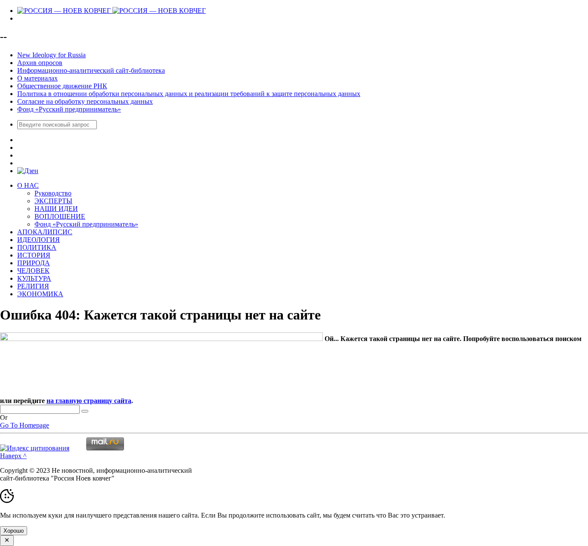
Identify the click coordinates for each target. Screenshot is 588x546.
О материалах (37, 78)
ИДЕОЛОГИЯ (38, 239)
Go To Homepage (24, 425)
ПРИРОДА (33, 263)
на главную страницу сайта (88, 400)
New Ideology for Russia (51, 55)
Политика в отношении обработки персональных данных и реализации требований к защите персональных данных (188, 93)
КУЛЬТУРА (34, 278)
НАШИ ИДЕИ (56, 208)
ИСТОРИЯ (33, 255)
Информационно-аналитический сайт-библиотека (91, 70)
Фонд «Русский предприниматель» (69, 109)
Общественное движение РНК (62, 86)
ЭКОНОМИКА (40, 294)
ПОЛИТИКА (36, 247)
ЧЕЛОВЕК (33, 270)
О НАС (28, 185)
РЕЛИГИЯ (33, 286)
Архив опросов (39, 62)
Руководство (52, 193)
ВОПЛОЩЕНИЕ (59, 216)
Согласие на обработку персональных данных (85, 101)
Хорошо (13, 530)
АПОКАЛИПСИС (44, 232)
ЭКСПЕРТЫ (53, 201)
